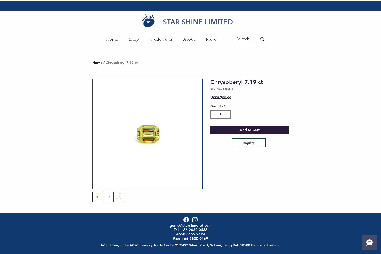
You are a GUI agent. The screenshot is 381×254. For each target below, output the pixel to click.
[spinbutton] (220, 114)
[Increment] (227, 114)
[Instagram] (194, 219)
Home (97, 63)
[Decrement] (214, 114)
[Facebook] (186, 219)
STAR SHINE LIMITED (198, 21)
